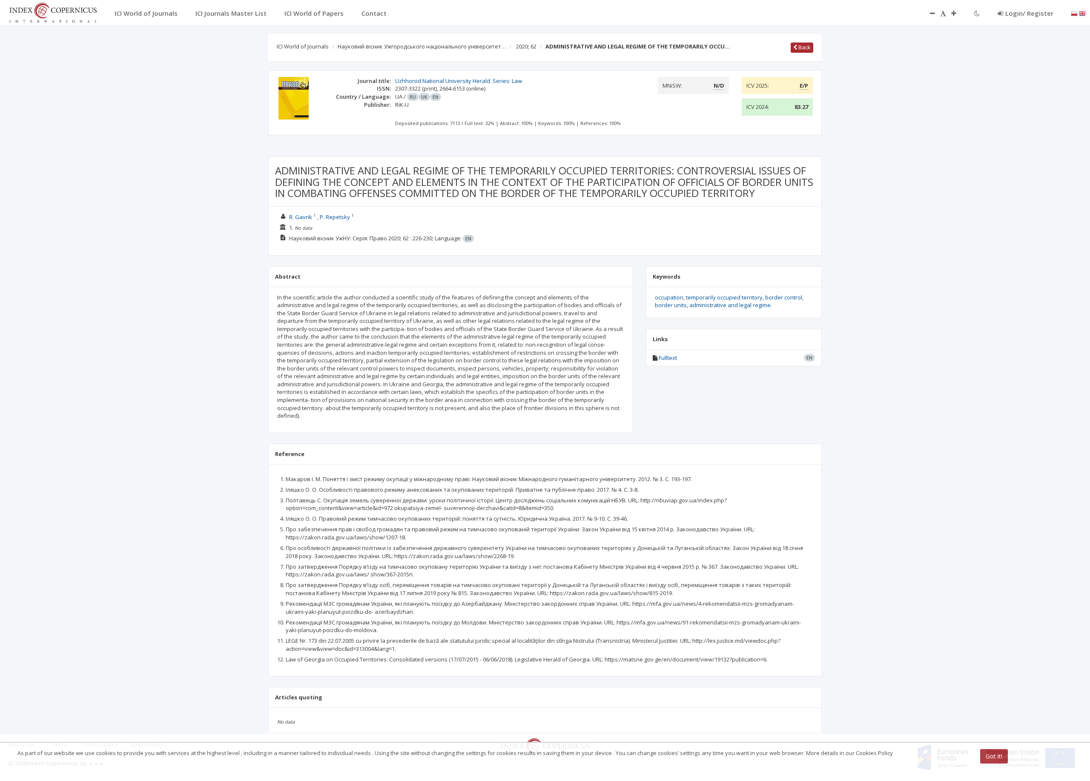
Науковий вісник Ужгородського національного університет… (422, 46)
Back (804, 47)
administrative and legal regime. (730, 305)
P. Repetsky (335, 217)
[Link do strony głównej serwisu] (53, 12)
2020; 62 (526, 46)
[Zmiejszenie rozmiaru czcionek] (928, 13)
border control (783, 297)
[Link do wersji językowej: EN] (1082, 13)
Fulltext (668, 358)
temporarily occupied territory (724, 297)
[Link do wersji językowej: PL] (1074, 13)
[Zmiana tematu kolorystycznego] (977, 13)
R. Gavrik (300, 217)
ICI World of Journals (303, 46)
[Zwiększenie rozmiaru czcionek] (958, 13)
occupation (669, 297)
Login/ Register (1029, 13)
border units (671, 305)
